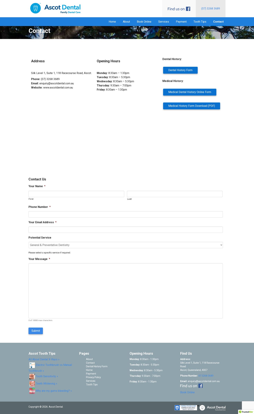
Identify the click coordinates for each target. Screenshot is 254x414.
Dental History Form (180, 70)
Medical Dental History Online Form (189, 92)
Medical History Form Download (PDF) (191, 105)
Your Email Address (43, 222)
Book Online (144, 21)
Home (112, 21)
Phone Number (40, 207)
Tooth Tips (200, 21)
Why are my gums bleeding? (53, 390)
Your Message (39, 259)
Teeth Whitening (45, 383)
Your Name (37, 186)
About (126, 21)
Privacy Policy (93, 377)
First (31, 199)
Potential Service (40, 237)
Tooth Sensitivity (46, 376)
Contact (218, 21)
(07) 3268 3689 (210, 8)
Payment (181, 21)
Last (129, 199)
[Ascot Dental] (54, 8)
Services (163, 21)
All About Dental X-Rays (43, 359)
